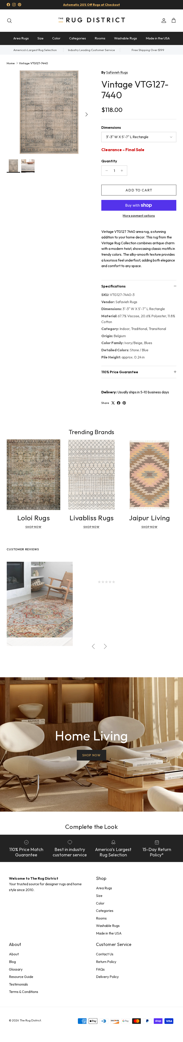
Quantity (109, 161)
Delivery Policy (107, 976)
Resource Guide (21, 976)
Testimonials (18, 984)
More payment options (139, 216)
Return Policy (106, 961)
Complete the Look (91, 826)
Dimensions (111, 127)
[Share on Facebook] (118, 403)
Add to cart (138, 190)
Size (40, 38)
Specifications (113, 286)
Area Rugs (21, 38)
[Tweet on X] (113, 403)
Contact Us (104, 954)
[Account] (162, 20)
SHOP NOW (91, 755)
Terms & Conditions (23, 991)
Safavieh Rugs (117, 72)
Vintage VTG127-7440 (33, 63)
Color (56, 38)
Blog (12, 961)
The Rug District (30, 1020)
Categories (77, 38)
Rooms (100, 38)
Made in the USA (158, 38)
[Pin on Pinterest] (124, 403)
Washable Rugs (125, 38)
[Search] (9, 20)
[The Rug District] (91, 20)
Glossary (16, 969)
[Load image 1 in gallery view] (49, 112)
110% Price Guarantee (119, 372)
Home (11, 63)
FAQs (100, 969)
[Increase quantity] (123, 171)
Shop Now (33, 527)
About (14, 954)
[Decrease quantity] (105, 171)
